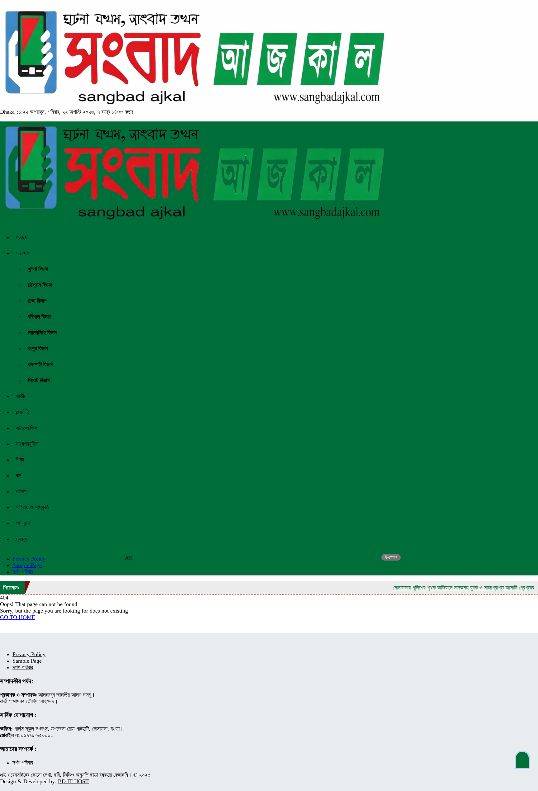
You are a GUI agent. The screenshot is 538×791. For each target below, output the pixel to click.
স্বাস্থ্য (21, 539)
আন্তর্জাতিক (26, 428)
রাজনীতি (23, 412)
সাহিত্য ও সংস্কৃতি (32, 507)
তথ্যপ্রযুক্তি (27, 444)
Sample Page (27, 565)
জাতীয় (21, 396)
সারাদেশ (22, 253)
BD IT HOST (73, 781)
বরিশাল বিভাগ (39, 317)
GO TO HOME (17, 617)
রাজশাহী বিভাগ (40, 364)
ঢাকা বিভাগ (37, 301)
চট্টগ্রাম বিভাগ (40, 285)
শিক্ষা (20, 460)
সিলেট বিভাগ (39, 380)
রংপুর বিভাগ (38, 348)
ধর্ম (18, 475)
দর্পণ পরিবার (22, 572)
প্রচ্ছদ (21, 237)
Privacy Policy (28, 654)
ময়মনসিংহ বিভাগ (42, 332)
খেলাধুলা (23, 523)
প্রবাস (21, 491)
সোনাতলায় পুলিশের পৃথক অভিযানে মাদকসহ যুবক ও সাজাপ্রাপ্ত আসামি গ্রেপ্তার (449, 588)
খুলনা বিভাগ (38, 269)
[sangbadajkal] (194, 105)
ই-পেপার (391, 557)
